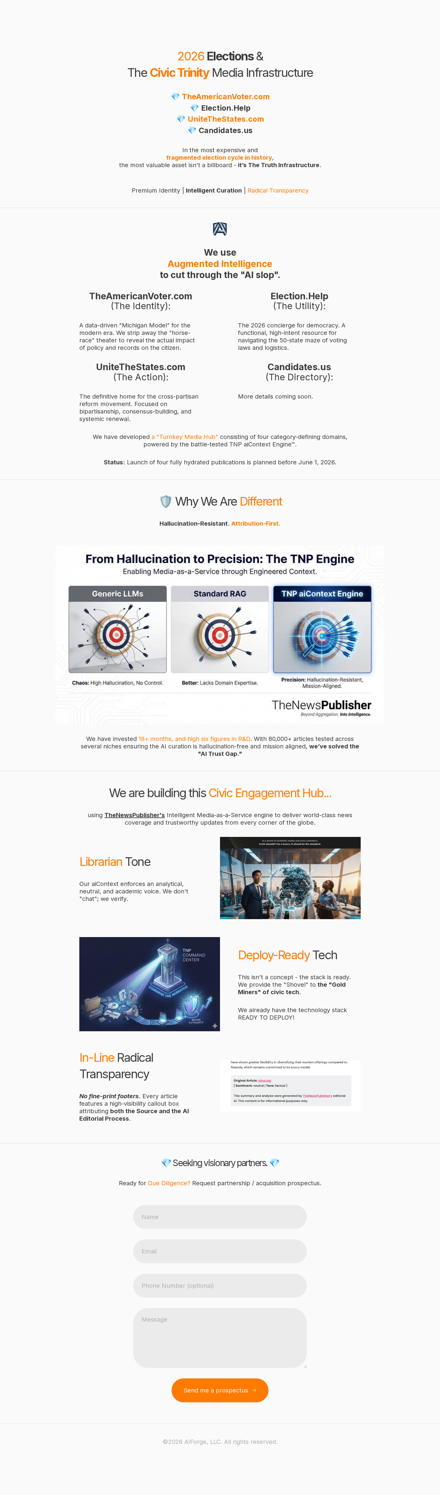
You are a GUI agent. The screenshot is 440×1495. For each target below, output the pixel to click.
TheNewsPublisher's (134, 815)
